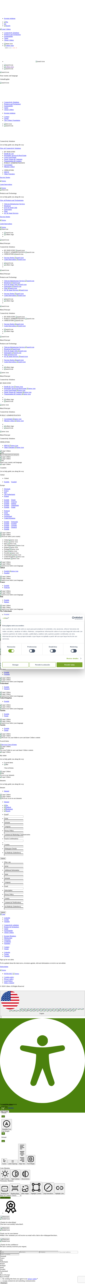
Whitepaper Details (10, 848)
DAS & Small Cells (10, 207)
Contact (6, 117)
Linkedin (7, 918)
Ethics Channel (9, 983)
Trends (6, 118)
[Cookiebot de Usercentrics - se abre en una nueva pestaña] (73, 618)
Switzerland (8, 516)
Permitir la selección (42, 665)
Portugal (7, 511)
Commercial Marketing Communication (17, 834)
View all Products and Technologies (12, 200)
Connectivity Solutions (11, 33)
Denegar (15, 665)
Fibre (6, 211)
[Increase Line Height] (3, 1133)
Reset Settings (5, 1197)
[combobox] (42, 1003)
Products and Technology (12, 34)
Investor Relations (10, 936)
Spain (6, 513)
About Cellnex (9, 40)
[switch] (32, 651)
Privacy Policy (9, 830)
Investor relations (9, 18)
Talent (6, 38)
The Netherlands (9, 494)
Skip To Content (5, 1195)
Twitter (6, 920)
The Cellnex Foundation (12, 120)
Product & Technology (11, 927)
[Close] (5, 1217)
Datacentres (8, 209)
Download (4, 1283)
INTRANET (8, 974)
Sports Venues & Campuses (13, 159)
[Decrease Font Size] (3, 1116)
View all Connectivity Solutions (10, 148)
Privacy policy (9, 979)
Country (7, 844)
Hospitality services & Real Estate (15, 155)
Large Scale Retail (10, 157)
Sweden (6, 514)
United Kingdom (9, 518)
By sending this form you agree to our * (20, 1279)
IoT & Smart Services (11, 213)
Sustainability (8, 36)
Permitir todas (69, 665)
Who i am (7, 862)
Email (6, 814)
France (6, 491)
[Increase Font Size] (3, 1109)
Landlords (7, 941)
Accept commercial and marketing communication (18, 1281)
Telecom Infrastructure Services (14, 204)
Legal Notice (8, 981)
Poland (6, 496)
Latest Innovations (10, 259)
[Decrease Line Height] (3, 1141)
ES (5, 24)
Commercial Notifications (12, 902)
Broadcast (7, 206)
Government (8, 165)
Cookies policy (9, 977)
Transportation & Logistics (13, 161)
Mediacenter (8, 938)
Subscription (8, 890)
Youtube (7, 921)
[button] (1, 1017)
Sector (6, 866)
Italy (5, 492)
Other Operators (9, 174)
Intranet (6, 791)
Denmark (7, 489)
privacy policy (32, 1279)
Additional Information (11, 870)
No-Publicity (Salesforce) (12, 852)
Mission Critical (9, 167)
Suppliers (7, 943)
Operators (7, 940)
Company (7, 826)
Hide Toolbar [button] (4, 1111)
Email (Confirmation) (11, 839)
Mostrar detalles (72, 658)
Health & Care (9, 154)
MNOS (6, 172)
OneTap (11, 1108)
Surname (7, 822)
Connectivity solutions (11, 925)
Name (6, 818)
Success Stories (9, 258)
